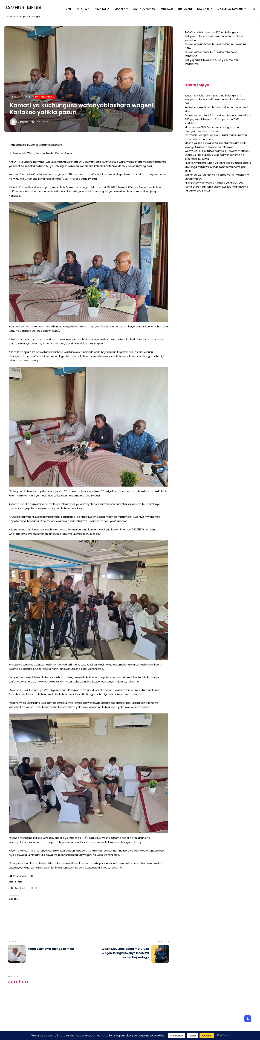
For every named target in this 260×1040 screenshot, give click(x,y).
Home (67, 9)
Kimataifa (102, 9)
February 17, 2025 (20, 96)
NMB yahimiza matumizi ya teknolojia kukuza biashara (218, 163)
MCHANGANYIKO (144, 9)
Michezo (167, 9)
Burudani (185, 9)
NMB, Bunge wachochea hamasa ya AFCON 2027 (215, 182)
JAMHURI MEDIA (23, 7)
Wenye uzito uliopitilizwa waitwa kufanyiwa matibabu (217, 151)
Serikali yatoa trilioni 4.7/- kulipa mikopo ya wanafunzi (218, 115)
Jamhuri (23, 122)
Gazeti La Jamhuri (231, 9)
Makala (119, 9)
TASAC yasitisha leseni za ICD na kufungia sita (213, 32)
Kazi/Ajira (204, 9)
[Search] (254, 9)
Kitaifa (82, 9)
